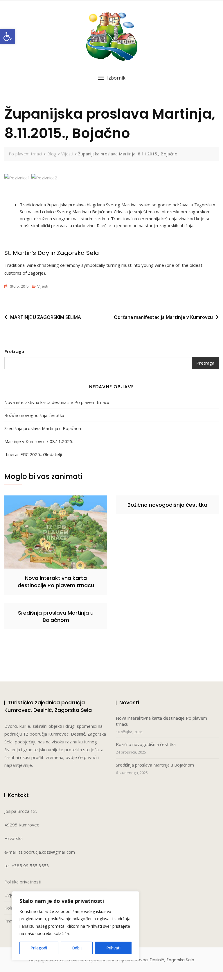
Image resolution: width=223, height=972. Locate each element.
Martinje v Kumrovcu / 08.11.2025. (38, 441)
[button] (7, 36)
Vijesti (42, 286)
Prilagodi (38, 948)
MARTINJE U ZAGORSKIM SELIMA (45, 317)
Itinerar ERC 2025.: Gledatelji (33, 454)
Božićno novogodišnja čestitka (34, 415)
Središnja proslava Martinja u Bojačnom (43, 428)
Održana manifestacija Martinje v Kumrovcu (163, 317)
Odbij (77, 948)
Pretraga (14, 351)
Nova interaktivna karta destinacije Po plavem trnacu (56, 402)
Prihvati (113, 948)
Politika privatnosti (22, 882)
